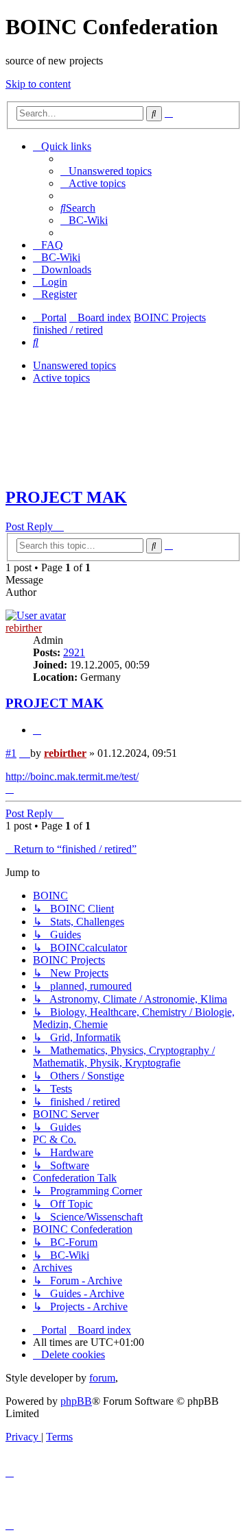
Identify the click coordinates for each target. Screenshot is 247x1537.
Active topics (61, 378)
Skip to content (38, 84)
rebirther (23, 628)
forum (102, 1378)
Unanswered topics (74, 365)
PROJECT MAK (66, 497)
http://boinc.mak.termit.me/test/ (72, 776)
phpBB (76, 1401)
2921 (74, 652)
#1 (10, 753)
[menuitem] (106, 171)
